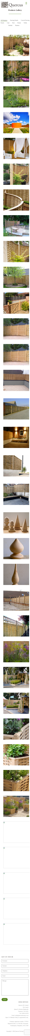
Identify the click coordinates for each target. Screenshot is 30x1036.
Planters (17, 25)
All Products (4, 20)
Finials (19, 23)
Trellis (25, 23)
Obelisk (10, 25)
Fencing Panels (14, 20)
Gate (8, 23)
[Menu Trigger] (26, 3)
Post (13, 23)
